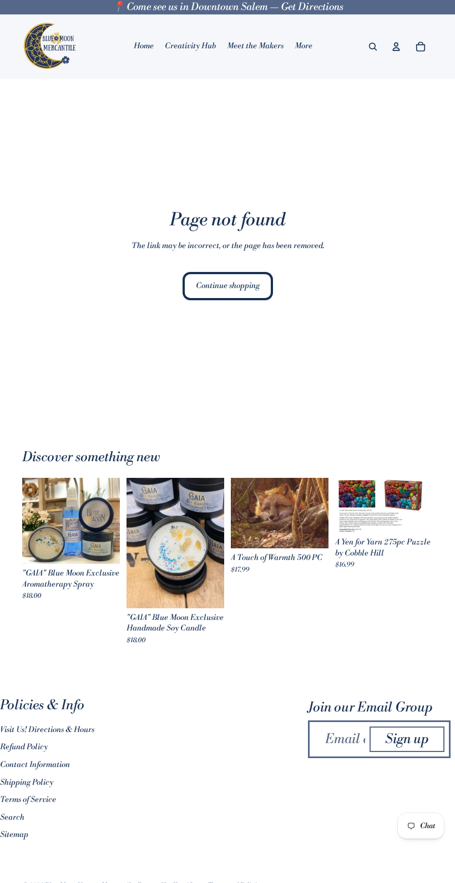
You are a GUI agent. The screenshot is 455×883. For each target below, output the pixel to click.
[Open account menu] (396, 46)
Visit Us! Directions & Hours (47, 730)
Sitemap (14, 835)
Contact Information (35, 765)
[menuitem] (303, 46)
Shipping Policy (26, 783)
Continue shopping (228, 286)
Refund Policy (24, 747)
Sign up (407, 739)
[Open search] (373, 46)
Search (12, 818)
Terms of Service (28, 800)
